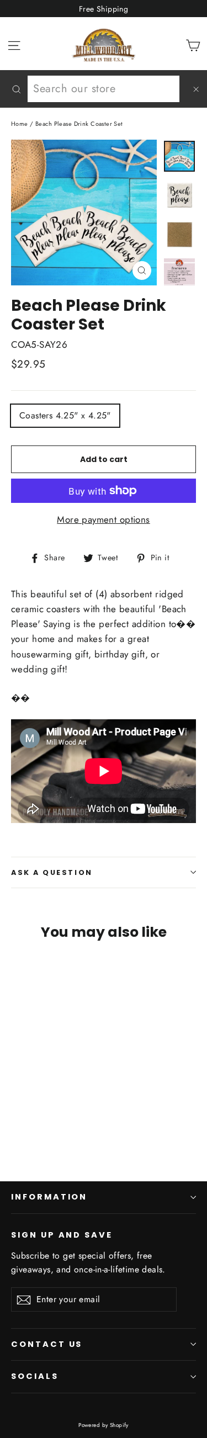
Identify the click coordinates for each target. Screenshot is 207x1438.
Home (19, 123)
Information (49, 1196)
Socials (35, 1376)
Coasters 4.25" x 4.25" (65, 415)
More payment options (103, 519)
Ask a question (52, 872)
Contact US (46, 1344)
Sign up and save (62, 1234)
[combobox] (103, 89)
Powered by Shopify (103, 1425)
